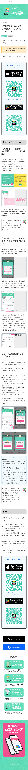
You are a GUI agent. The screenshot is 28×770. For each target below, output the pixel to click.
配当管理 (10, 36)
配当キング (4, 36)
